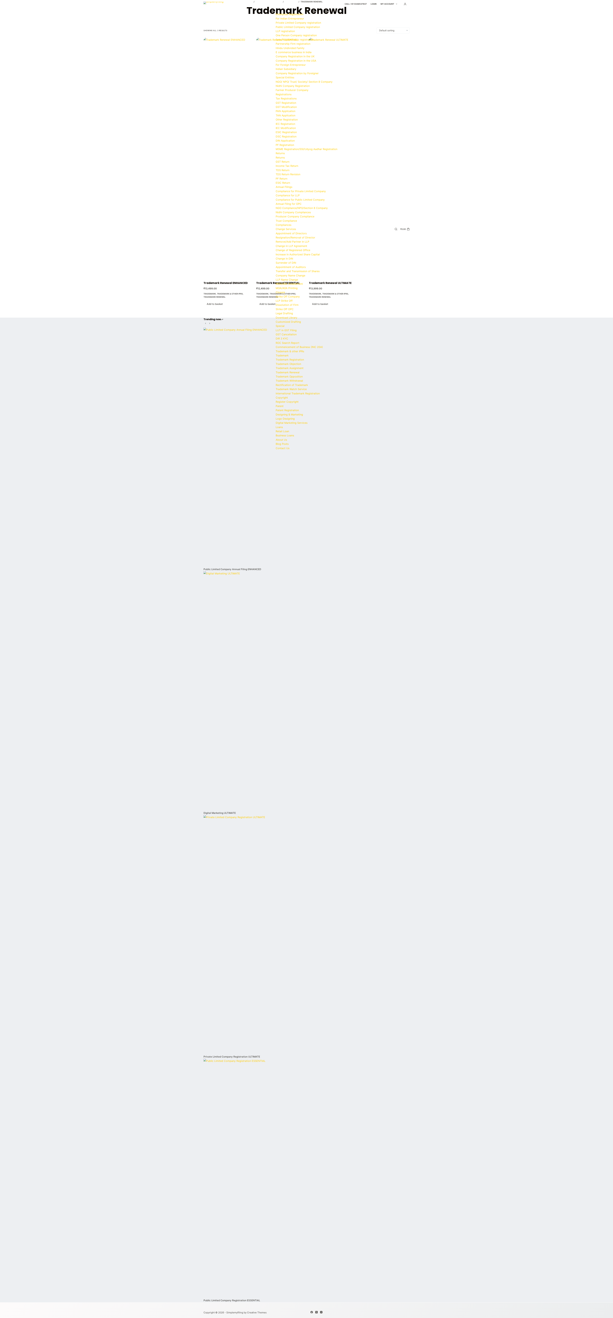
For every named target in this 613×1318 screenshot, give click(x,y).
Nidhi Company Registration (293, 85)
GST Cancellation (286, 334)
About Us (281, 439)
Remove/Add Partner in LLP (292, 241)
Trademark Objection (288, 363)
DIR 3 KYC (282, 338)
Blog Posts (282, 443)
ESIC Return (283, 182)
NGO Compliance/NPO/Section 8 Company (302, 208)
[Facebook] (311, 1312)
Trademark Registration (290, 359)
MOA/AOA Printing (287, 288)
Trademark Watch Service (291, 389)
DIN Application (285, 140)
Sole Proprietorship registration (295, 39)
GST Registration (286, 102)
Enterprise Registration (289, 14)
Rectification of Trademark (292, 385)
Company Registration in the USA (296, 60)
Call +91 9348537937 (356, 4)
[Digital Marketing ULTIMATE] (306, 691)
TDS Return (282, 170)
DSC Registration (286, 136)
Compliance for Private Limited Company (301, 191)
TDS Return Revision (288, 174)
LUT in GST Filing (286, 330)
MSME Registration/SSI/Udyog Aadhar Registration (306, 149)
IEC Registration (285, 123)
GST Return (282, 161)
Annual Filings (284, 186)
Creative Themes (257, 1312)
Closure (280, 292)
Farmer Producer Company (292, 90)
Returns (280, 153)
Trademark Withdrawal (289, 380)
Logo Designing (285, 418)
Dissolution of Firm (287, 304)
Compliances (283, 224)
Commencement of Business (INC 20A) (299, 347)
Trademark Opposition (289, 376)
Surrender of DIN (286, 262)
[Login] (405, 4)
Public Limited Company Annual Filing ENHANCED (232, 569)
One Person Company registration (296, 35)
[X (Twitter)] (316, 1312)
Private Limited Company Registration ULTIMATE (232, 1056)
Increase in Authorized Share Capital (298, 254)
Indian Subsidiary (286, 69)
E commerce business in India (293, 52)
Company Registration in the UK (295, 56)
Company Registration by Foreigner (297, 73)
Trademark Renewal (287, 372)
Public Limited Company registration (298, 27)
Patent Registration (287, 410)
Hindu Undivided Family (290, 48)
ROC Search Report (287, 342)
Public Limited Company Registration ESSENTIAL (232, 1300)
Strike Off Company (288, 296)
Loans (279, 427)
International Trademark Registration (298, 393)
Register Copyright (287, 401)
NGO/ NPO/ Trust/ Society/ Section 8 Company (304, 81)
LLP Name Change (287, 279)
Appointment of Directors (291, 233)
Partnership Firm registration (293, 43)
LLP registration (285, 31)
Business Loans (285, 435)
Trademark (282, 355)
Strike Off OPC (285, 309)
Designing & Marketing (289, 414)
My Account (387, 4)
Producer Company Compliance (295, 216)
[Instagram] (321, 1312)
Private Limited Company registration (298, 22)
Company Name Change (290, 275)
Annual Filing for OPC (289, 203)
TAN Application (285, 115)
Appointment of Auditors (291, 267)
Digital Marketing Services (291, 422)
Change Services (286, 229)
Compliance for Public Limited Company (300, 199)
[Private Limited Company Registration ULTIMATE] (306, 934)
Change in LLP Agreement (291, 246)
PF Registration (285, 145)
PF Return (281, 178)
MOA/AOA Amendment (289, 283)
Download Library (286, 317)
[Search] (396, 229)
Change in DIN (284, 258)
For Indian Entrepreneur (290, 18)
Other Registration (287, 119)
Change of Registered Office (293, 250)
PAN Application (285, 111)
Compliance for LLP (288, 195)
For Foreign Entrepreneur (291, 64)
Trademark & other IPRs (290, 351)
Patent (280, 406)
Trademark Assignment (289, 368)
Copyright (282, 397)
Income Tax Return (287, 165)
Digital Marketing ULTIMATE (220, 812)
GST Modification (286, 107)
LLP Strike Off (284, 300)
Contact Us (282, 448)
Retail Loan (282, 431)
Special (280, 326)
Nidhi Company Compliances (293, 212)
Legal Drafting (284, 313)
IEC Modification (286, 128)
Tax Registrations (286, 98)
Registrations (283, 94)
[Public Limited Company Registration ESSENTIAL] (306, 1178)
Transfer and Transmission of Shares (298, 271)
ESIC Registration (286, 132)
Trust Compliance (286, 220)
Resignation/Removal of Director (295, 237)
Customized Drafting (288, 321)
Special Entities (285, 77)
